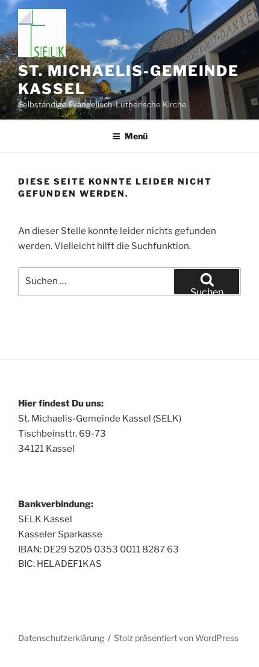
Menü (136, 136)
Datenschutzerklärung (61, 638)
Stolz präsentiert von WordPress (176, 638)
